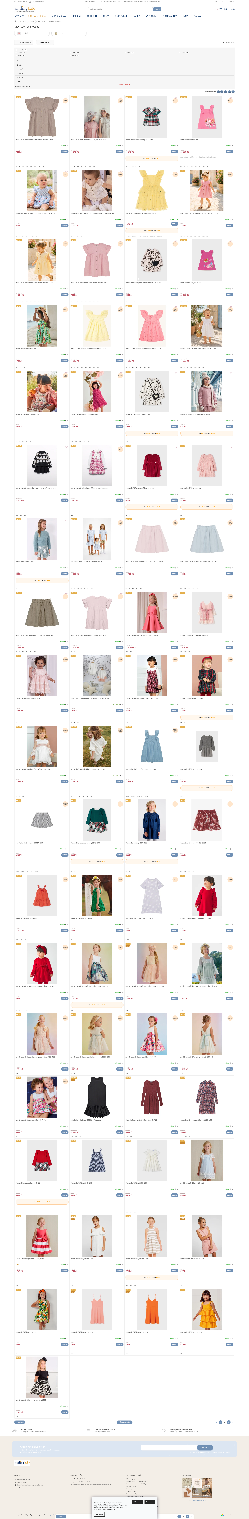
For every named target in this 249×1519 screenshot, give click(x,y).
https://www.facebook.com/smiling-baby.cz (30, 1485)
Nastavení (99, 1514)
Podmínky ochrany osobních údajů (135, 2)
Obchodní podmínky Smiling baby (110, 2)
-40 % (184, 53)
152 (127, 1286)
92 (19, 167)
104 (27, 167)
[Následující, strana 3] (229, 1422)
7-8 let (139, 236)
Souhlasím (150, 1502)
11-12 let (152, 236)
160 (135, 1286)
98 (23, 167)
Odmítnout (137, 1502)
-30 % (75, 55)
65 (23, 236)
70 (26, 236)
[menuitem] (19, 16)
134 (208, 167)
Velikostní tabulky (132, 1494)
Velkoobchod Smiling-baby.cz (135, 1496)
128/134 (146, 796)
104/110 (133, 796)
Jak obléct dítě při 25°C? (77, 1479)
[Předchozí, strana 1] (220, 1422)
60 (19, 236)
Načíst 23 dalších (124, 1422)
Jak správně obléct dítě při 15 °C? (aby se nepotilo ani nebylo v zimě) (90, 1485)
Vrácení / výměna (131, 1491)
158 (131, 1286)
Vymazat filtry (123, 85)
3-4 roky (128, 236)
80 (129, 167)
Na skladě (22, 50)
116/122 (139, 796)
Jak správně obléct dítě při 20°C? (80, 1482)
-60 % (75, 53)
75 (29, 236)
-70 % (21, 55)
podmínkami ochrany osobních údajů (218, 1452)
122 (39, 167)
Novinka (21, 53)
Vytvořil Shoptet (230, 1515)
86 (16, 167)
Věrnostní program (91, 2)
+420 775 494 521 (22, 1482)
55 (16, 236)
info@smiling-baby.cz (23, 1479)
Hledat (157, 9)
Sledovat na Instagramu (199, 1500)
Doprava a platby (154, 2)
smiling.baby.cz (21, 1488)
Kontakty (129, 1489)
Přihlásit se (205, 1448)
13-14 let (159, 236)
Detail (64, 152)
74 (126, 167)
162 (181, 796)
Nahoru (21, 1422)
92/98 (127, 796)
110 (31, 167)
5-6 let (134, 236)
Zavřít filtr (44, 42)
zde (114, 1509)
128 (43, 167)
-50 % (130, 53)
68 (71, 589)
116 (35, 167)
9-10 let (145, 236)
